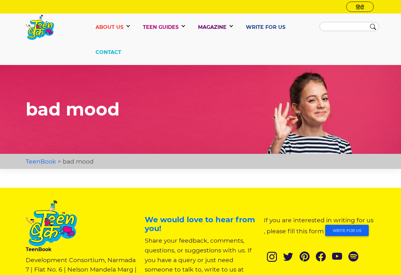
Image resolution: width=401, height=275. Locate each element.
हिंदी (360, 7)
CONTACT (108, 52)
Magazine (212, 27)
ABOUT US (109, 27)
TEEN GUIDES (161, 27)
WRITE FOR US (265, 27)
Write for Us (347, 230)
